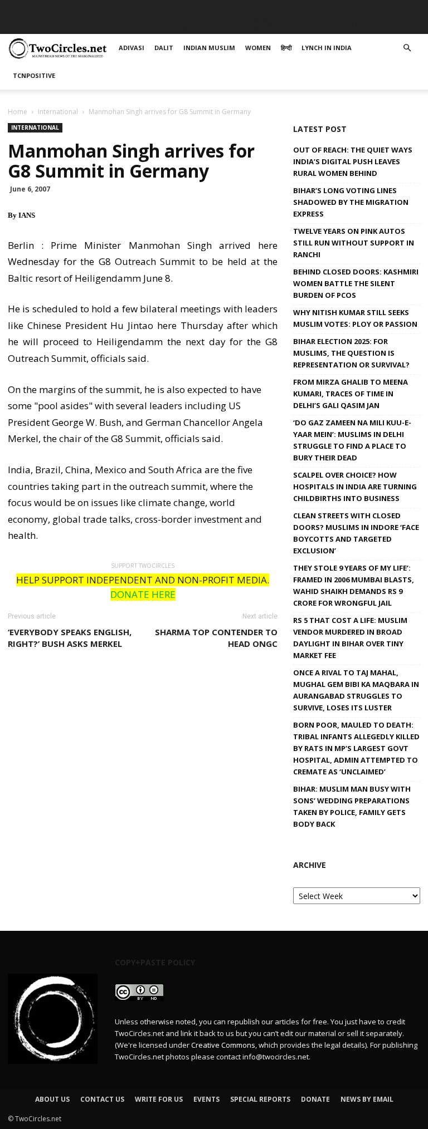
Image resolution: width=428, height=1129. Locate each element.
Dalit (119, 24)
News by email (367, 1099)
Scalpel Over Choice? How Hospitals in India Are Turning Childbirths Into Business (355, 486)
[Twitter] (393, 8)
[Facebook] (338, 8)
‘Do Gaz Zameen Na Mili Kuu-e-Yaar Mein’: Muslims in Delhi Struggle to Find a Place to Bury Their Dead (352, 440)
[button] (406, 48)
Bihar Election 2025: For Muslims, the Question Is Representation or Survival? (351, 353)
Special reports (260, 1099)
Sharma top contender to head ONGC (216, 637)
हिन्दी (261, 24)
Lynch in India (309, 24)
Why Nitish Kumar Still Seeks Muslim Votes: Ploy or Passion (355, 318)
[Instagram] (375, 8)
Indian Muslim (170, 24)
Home (17, 111)
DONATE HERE (143, 594)
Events (206, 1099)
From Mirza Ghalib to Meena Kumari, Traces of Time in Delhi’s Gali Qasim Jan (350, 393)
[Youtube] (411, 8)
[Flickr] (356, 8)
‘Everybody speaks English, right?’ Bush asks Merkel (70, 637)
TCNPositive (376, 24)
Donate (315, 1099)
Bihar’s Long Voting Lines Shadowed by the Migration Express (350, 202)
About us (52, 1099)
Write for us (159, 1099)
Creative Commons (223, 1045)
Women (226, 24)
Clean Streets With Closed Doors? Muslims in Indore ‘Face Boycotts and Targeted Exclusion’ (356, 533)
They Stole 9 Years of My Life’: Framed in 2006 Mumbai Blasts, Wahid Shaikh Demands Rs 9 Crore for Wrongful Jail (353, 585)
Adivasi (83, 24)
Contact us (102, 1099)
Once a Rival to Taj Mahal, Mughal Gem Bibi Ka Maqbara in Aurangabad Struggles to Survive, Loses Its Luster (356, 690)
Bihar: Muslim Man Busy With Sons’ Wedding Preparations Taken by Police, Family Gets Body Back (352, 806)
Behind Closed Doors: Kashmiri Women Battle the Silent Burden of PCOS (356, 283)
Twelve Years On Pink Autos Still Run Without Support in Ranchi (353, 242)
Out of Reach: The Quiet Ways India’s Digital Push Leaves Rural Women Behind (352, 161)
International (58, 111)
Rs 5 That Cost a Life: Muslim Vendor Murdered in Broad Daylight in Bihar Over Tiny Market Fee (350, 637)
